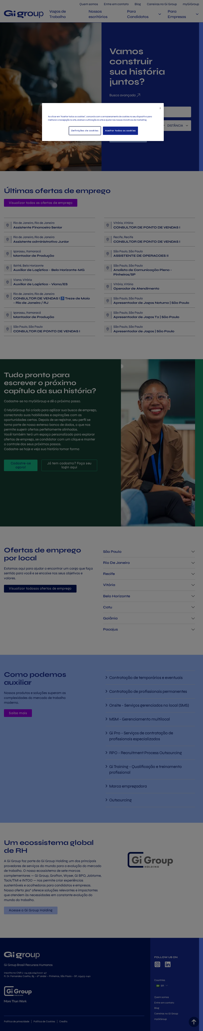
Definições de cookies (85, 130)
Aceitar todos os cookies (120, 130)
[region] (103, 122)
